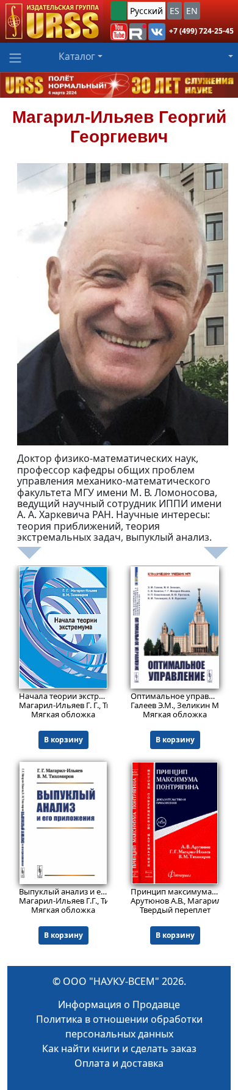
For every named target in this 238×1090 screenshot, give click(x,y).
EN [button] (192, 10)
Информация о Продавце (119, 1004)
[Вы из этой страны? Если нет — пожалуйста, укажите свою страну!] (118, 10)
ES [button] (174, 10)
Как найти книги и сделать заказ (119, 1048)
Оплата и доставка (119, 1063)
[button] (119, 31)
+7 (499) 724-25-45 (201, 31)
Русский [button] (146, 10)
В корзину (63, 739)
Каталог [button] (77, 56)
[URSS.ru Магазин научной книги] (51, 21)
